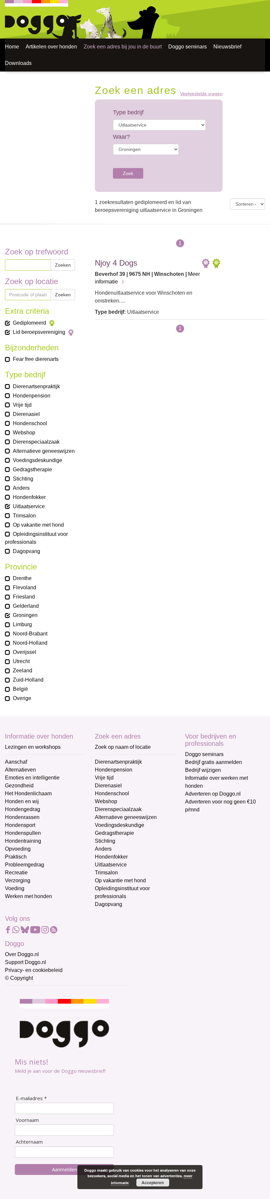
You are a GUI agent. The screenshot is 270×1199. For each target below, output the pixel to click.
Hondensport (20, 825)
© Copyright (19, 978)
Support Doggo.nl (25, 962)
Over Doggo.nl (22, 954)
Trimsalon (106, 872)
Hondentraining (23, 841)
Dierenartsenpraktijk (118, 762)
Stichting (105, 841)
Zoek (128, 173)
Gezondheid (19, 785)
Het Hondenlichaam (28, 793)
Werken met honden (28, 896)
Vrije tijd (104, 777)
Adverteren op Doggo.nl (213, 794)
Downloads (18, 63)
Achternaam (29, 1142)
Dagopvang (108, 904)
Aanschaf (16, 762)
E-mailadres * (31, 1098)
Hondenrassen (22, 817)
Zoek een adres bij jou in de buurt (123, 46)
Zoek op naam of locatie (123, 747)
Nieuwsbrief (227, 46)
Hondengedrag (22, 809)
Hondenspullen (23, 833)
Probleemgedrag (24, 864)
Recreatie (16, 872)
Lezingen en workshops (33, 747)
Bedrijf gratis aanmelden (213, 762)
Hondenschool (112, 793)
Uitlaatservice (111, 864)
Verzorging (17, 880)
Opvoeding (18, 849)
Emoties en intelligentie (32, 777)
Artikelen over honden (51, 46)
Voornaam (27, 1120)
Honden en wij (22, 801)
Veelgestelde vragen (201, 93)
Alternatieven (20, 770)
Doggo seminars (187, 46)
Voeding (14, 888)
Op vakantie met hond (120, 880)
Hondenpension (113, 770)
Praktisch (16, 857)
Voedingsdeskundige (119, 825)
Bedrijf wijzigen (203, 770)
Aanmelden (64, 1169)
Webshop (106, 801)
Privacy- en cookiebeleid (34, 970)
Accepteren (153, 1182)
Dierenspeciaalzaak (118, 809)
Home (12, 46)
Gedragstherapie (114, 833)
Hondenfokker (111, 857)
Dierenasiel (108, 785)
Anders (103, 849)
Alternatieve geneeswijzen (126, 817)
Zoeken (63, 265)
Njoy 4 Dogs (116, 262)
